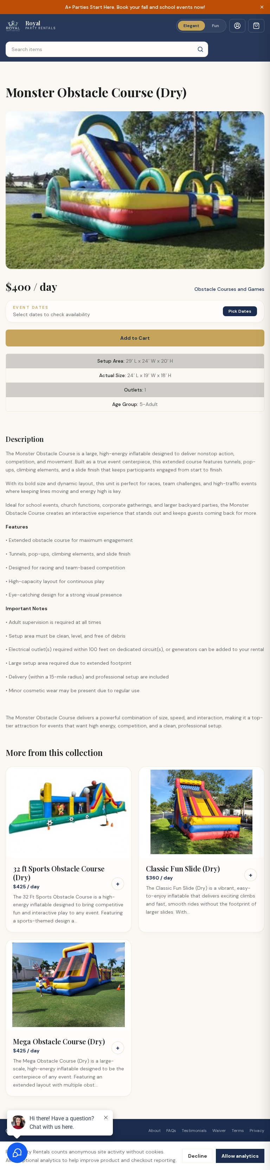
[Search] (200, 49)
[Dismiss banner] (262, 7)
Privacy (257, 1130)
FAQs (171, 1130)
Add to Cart (135, 338)
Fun (215, 26)
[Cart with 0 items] (256, 25)
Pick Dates (240, 311)
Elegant (191, 26)
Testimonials (194, 1130)
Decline (197, 1156)
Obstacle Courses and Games (229, 289)
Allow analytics (240, 1156)
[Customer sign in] (237, 25)
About (154, 1130)
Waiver (219, 1130)
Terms (238, 1130)
